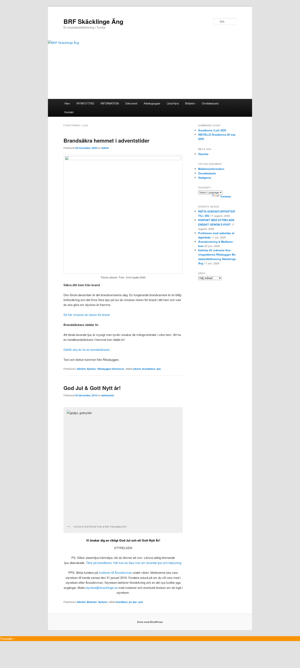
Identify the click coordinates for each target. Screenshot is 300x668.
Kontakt (69, 112)
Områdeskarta (210, 103)
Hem (67, 103)
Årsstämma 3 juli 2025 (212, 130)
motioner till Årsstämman (115, 572)
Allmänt (81, 369)
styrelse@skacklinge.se (102, 587)
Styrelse (203, 154)
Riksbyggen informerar (110, 369)
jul (130, 602)
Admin (105, 148)
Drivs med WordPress (150, 622)
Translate (225, 196)
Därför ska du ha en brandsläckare (86, 349)
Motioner (92, 602)
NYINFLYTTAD (85, 103)
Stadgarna (204, 177)
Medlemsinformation (211, 169)
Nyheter (91, 369)
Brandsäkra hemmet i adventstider (106, 140)
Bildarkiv (190, 103)
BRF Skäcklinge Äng (93, 21)
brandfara (122, 602)
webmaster (107, 395)
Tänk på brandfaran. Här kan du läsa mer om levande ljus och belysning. (134, 563)
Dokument (131, 103)
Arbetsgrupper (152, 103)
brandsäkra (149, 369)
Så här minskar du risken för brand (86, 314)
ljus (159, 369)
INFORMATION (109, 103)
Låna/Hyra (173, 103)
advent (137, 369)
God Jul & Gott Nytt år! (92, 388)
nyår (140, 602)
